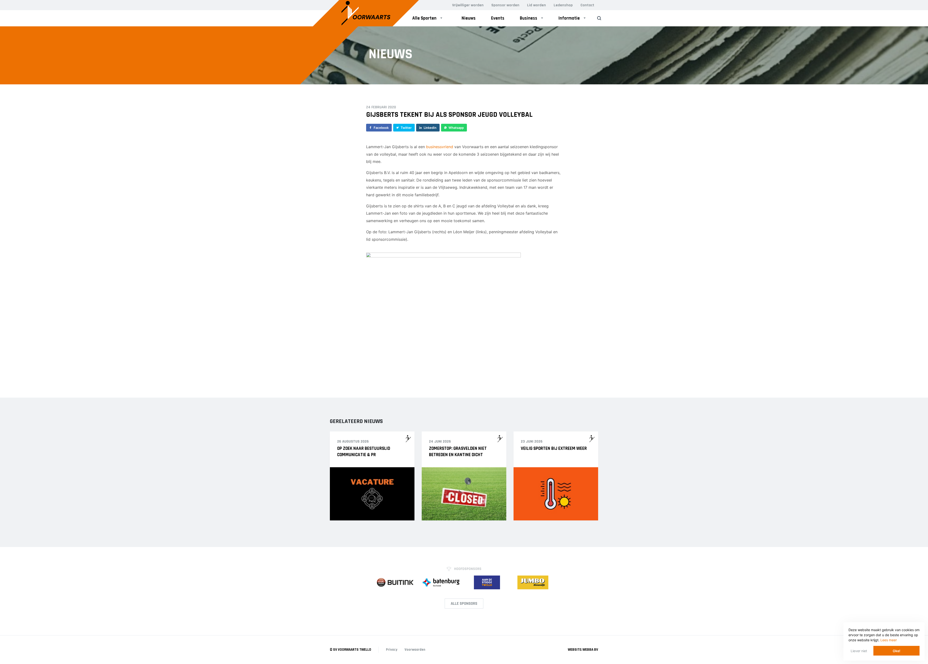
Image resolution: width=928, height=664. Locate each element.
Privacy (391, 649)
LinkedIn (430, 128)
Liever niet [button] (859, 651)
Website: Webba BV (583, 649)
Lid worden (536, 5)
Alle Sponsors (464, 603)
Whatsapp (456, 128)
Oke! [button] (896, 651)
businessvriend (439, 146)
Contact (587, 5)
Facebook (381, 128)
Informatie (569, 18)
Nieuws (469, 18)
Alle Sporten (424, 18)
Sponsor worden (505, 5)
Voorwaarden (415, 649)
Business (528, 18)
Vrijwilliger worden (468, 5)
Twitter (406, 128)
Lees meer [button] (888, 640)
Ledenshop (563, 5)
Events (497, 18)
